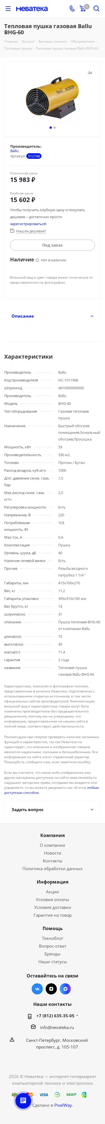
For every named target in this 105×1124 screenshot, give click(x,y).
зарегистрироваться (28, 223)
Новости (52, 853)
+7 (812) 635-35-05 (55, 1015)
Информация (52, 882)
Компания (52, 835)
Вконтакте (37, 988)
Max (65, 988)
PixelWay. (63, 1105)
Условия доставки (52, 907)
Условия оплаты (52, 899)
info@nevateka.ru (57, 1027)
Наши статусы (52, 961)
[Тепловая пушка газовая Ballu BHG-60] (52, 97)
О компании (52, 845)
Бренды (52, 954)
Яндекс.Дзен (51, 988)
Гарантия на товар (53, 915)
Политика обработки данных (52, 868)
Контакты (52, 860)
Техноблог (52, 938)
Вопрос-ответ (52, 946)
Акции (52, 891)
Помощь (53, 928)
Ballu (14, 150)
